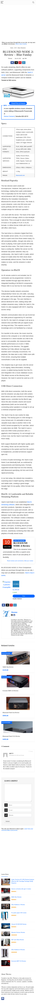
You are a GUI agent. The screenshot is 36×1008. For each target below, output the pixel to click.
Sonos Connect (9, 116)
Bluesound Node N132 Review (11, 736)
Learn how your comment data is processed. (17, 829)
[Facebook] (2, 998)
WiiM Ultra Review (8, 667)
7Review (10, 58)
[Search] (33, 2)
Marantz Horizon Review (18, 932)
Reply (31, 751)
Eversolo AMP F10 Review (18, 961)
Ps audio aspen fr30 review (18, 912)
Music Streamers (22, 48)
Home (11, 48)
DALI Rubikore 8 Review (18, 949)
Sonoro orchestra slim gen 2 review (21, 889)
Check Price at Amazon (18, 103)
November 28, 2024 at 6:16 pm (16, 755)
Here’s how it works (21, 44)
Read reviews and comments (15, 560)
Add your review (28, 560)
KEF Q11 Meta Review (17, 939)
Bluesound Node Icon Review (11, 712)
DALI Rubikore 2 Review (18, 904)
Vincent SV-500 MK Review (18, 924)
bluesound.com (20, 175)
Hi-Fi (15, 48)
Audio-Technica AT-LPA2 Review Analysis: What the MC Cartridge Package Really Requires (22, 881)
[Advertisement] (18, 23)
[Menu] (2, 2)
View (23, 596)
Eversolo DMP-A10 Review (10, 690)
